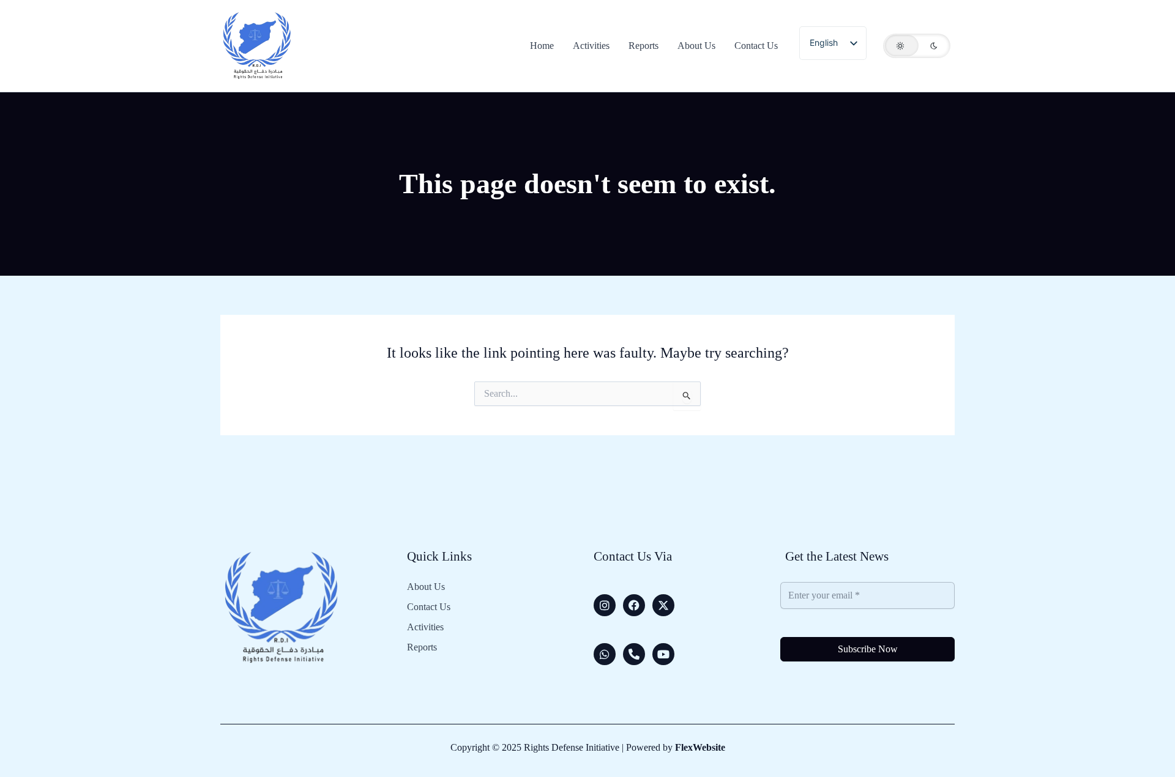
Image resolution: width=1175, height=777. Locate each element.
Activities (425, 627)
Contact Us (428, 607)
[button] (916, 46)
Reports (422, 647)
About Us (426, 587)
